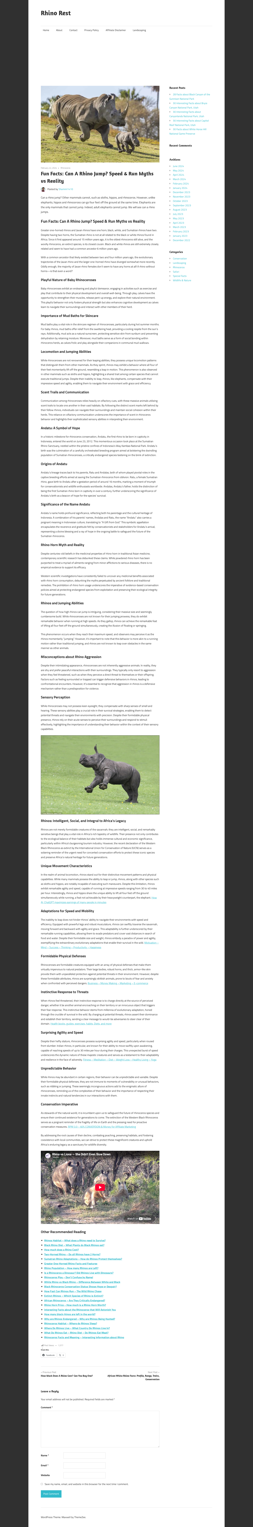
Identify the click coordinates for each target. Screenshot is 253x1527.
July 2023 (178, 214)
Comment (47, 1407)
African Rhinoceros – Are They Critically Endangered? (74, 1300)
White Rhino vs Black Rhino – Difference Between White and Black (82, 1282)
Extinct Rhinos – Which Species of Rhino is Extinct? (73, 1296)
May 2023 (178, 218)
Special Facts (180, 276)
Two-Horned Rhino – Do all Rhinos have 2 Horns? (72, 1254)
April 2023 (178, 223)
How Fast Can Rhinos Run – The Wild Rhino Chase (72, 1291)
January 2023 (180, 236)
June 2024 (178, 166)
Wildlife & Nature (182, 280)
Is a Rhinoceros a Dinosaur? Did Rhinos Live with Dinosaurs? (78, 1273)
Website (45, 1475)
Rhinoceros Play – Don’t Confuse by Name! (68, 1277)
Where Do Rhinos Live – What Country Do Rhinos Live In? (77, 1328)
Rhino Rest (56, 13)
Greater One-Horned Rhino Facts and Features (70, 1264)
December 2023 (181, 192)
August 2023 (180, 210)
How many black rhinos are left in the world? (69, 1314)
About (59, 30)
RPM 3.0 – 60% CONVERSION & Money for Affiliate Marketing (102, 1127)
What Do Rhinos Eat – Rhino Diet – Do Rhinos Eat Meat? (76, 1333)
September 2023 (182, 205)
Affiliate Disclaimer (116, 30)
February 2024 (181, 183)
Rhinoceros (65, 167)
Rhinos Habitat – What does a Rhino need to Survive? (75, 1240)
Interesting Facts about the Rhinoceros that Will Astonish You (80, 1310)
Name (45, 1455)
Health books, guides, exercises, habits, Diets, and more (81, 1024)
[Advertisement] (126, 56)
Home (46, 30)
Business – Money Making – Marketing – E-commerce (118, 983)
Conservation (180, 258)
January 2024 (180, 188)
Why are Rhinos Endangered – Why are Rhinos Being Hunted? (79, 1319)
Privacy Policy (91, 30)
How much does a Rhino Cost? (61, 1250)
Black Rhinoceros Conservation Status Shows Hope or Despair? (80, 1287)
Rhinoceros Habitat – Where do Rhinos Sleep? (70, 1323)
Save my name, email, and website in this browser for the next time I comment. (87, 1484)
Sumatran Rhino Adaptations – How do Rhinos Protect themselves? (83, 1259)
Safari (176, 272)
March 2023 (179, 227)
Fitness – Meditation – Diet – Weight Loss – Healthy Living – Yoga (119, 1060)
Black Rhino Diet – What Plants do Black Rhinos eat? (74, 1245)
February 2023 (181, 231)
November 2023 (181, 197)
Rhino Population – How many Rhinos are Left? (71, 1268)
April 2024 (178, 175)
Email (44, 1465)
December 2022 (181, 240)
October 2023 (180, 201)
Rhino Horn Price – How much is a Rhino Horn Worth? (75, 1305)
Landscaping (139, 30)
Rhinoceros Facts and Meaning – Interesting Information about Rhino (84, 1337)
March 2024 (179, 179)
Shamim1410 (66, 189)
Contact (73, 30)
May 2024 (178, 170)
